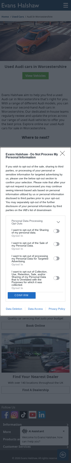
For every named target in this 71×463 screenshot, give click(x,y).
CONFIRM (22, 295)
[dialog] (35, 231)
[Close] (63, 154)
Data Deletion (14, 308)
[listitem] (35, 222)
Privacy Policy (57, 308)
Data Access (35, 308)
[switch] (56, 231)
